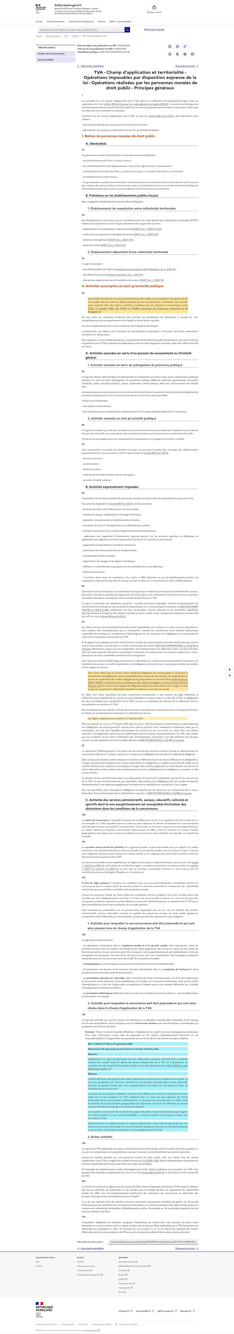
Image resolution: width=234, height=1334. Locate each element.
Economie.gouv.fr (125, 1283)
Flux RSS (80, 1262)
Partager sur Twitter (177, 54)
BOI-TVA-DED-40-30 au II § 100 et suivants (162, 740)
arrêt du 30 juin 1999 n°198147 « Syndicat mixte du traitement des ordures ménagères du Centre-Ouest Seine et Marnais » (138, 682)
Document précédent (92, 66)
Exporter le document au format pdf (170, 46)
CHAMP (75, 36)
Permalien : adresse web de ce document (185, 46)
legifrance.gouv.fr (165, 1311)
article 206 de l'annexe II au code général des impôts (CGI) (135, 104)
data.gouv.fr (186, 1311)
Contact (39, 1266)
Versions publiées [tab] (46, 59)
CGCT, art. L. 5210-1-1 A (146, 229)
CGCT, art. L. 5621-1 (119, 239)
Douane (122, 1275)
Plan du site (83, 1324)
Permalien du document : (90, 1241)
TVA (66, 36)
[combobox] (81, 29)
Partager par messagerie (192, 54)
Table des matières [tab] (46, 47)
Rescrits (101, 21)
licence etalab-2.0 (91, 1330)
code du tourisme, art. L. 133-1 (123, 274)
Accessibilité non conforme (47, 1324)
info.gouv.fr (124, 1311)
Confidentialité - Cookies (102, 1324)
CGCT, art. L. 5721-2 (111, 245)
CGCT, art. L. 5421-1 (144, 234)
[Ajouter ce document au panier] (177, 46)
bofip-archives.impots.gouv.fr (88, 1275)
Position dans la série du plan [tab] (51, 53)
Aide (37, 1262)
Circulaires (123, 1270)
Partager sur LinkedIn (185, 54)
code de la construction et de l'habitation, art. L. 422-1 (144, 269)
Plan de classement (55, 21)
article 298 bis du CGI (111, 616)
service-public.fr (143, 1311)
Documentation (83, 1270)
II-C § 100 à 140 (150, 1160)
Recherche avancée (154, 29)
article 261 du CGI (152, 1172)
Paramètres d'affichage (128, 1324)
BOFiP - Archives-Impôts (120, 21)
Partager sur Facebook (170, 54)
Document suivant (185, 66)
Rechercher (127, 29)
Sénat (121, 1292)
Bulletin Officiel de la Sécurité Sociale (133, 1266)
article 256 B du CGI (160, 116)
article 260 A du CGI (155, 453)
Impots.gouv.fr (124, 1288)
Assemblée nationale (127, 1262)
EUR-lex (122, 1279)
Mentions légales (68, 1324)
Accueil (39, 21)
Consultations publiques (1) (81, 21)
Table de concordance (86, 1266)
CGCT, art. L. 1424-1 (150, 280)
